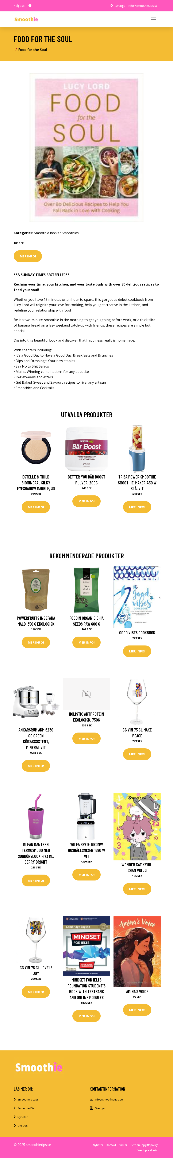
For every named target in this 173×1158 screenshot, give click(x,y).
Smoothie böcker (47, 233)
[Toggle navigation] (153, 19)
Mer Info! (28, 256)
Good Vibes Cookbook (137, 632)
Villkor (123, 1145)
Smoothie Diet (26, 1108)
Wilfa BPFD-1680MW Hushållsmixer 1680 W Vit (86, 850)
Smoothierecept (28, 1099)
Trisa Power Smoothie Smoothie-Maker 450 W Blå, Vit (137, 482)
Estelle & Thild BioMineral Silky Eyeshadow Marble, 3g (36, 482)
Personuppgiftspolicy (144, 1145)
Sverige (120, 6)
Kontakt (111, 1145)
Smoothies (70, 233)
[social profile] (30, 6)
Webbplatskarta (148, 1150)
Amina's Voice (137, 991)
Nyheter (23, 1117)
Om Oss (23, 1126)
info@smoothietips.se (143, 6)
